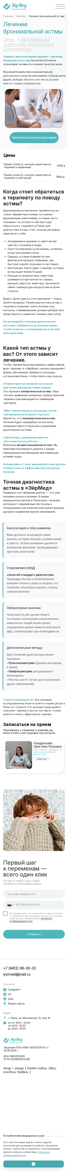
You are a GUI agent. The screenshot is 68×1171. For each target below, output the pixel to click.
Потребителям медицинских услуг (24, 1135)
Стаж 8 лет (42, 759)
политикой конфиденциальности (31, 919)
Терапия (20, 16)
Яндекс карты (16, 1003)
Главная (8, 16)
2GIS (10, 999)
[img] (18, 755)
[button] (60, 7)
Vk (9, 994)
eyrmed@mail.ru (16, 974)
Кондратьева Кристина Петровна (48, 744)
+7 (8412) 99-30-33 (19, 968)
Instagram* (14, 989)
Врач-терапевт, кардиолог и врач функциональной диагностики (47, 752)
